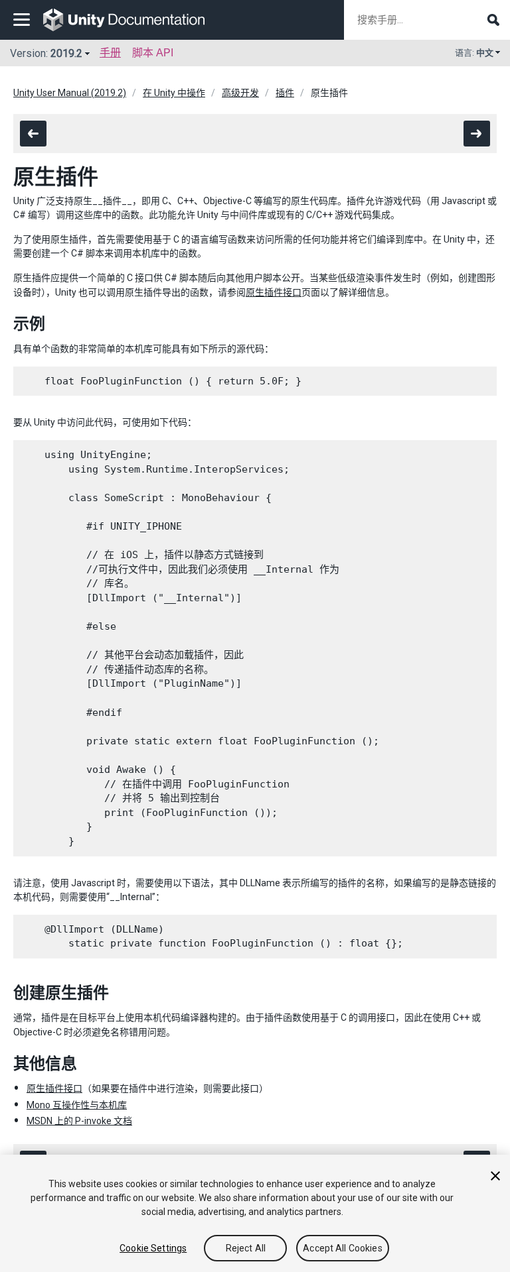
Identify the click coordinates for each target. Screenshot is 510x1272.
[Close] (495, 1175)
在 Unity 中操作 (174, 92)
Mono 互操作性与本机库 (77, 1105)
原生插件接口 (273, 292)
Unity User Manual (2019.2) (69, 92)
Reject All (246, 1248)
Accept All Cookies (342, 1248)
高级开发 (240, 92)
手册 (110, 52)
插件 (285, 92)
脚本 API (152, 52)
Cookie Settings (153, 1248)
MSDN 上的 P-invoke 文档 (79, 1121)
